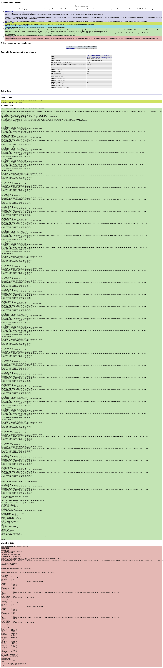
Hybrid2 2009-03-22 (71, 48)
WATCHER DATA (9, 28)
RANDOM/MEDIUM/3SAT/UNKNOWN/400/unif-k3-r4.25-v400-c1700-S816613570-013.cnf (99, 56)
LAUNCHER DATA (10, 37)
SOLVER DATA (9, 11)
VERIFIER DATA (9, 23)
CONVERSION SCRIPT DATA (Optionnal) (16, 25)
